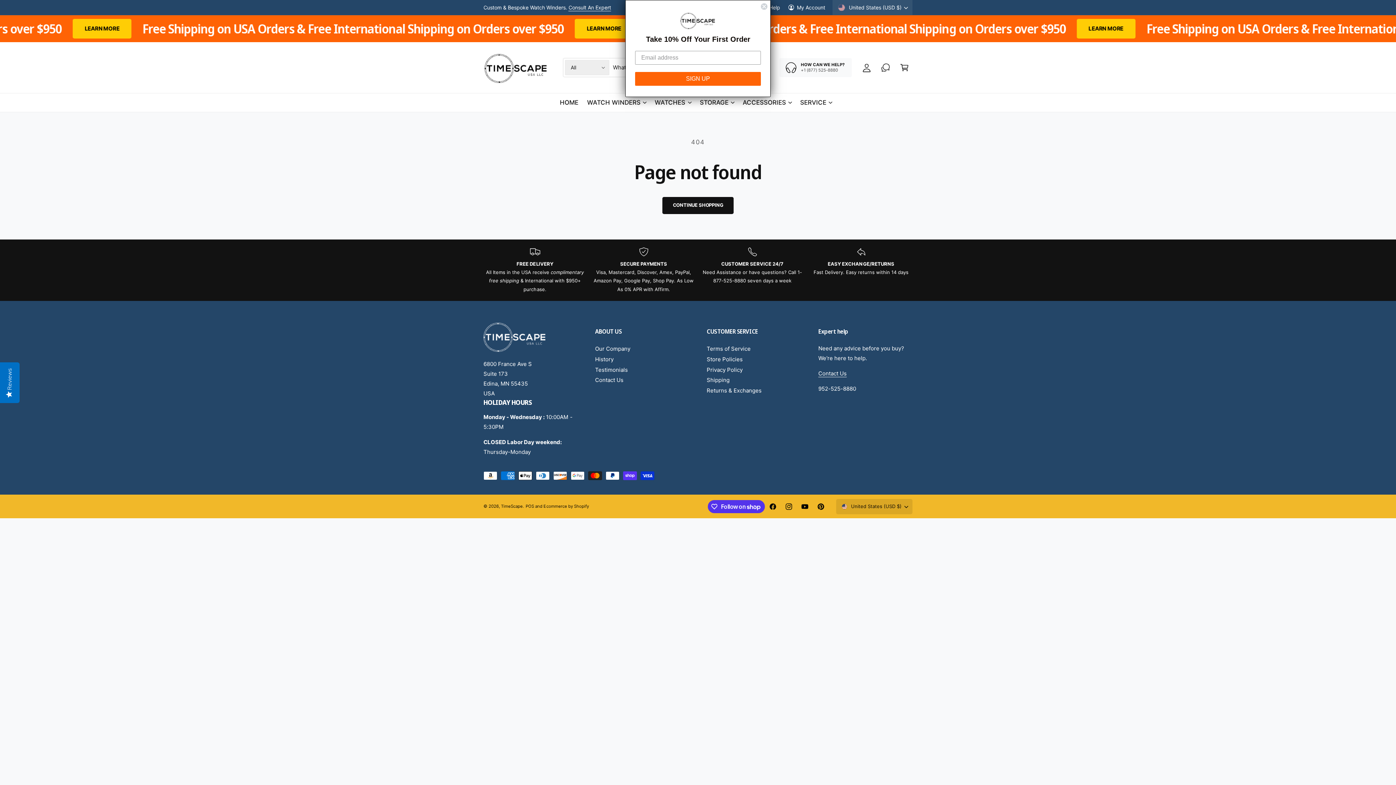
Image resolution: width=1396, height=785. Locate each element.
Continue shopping (698, 205)
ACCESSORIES (764, 102)
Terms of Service (729, 348)
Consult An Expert (590, 7)
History (604, 359)
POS (530, 506)
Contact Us (609, 380)
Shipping (718, 380)
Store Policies (725, 359)
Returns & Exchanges (734, 390)
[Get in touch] (885, 67)
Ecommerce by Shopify (566, 506)
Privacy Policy (725, 369)
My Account (811, 7)
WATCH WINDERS (614, 102)
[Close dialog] (764, 6)
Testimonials (611, 369)
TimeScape (512, 506)
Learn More (488, 28)
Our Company (612, 348)
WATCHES (670, 102)
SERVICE (813, 102)
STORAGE (714, 102)
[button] (904, 67)
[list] (698, 270)
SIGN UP (698, 79)
